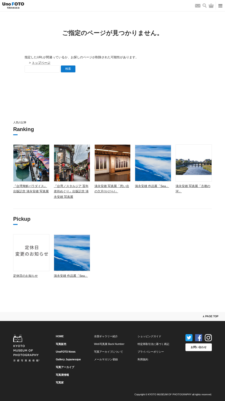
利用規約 (143, 359)
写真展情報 (62, 374)
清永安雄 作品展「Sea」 (152, 186)
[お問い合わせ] (198, 5)
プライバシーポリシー (151, 351)
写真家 (60, 382)
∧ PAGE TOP (210, 316)
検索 (68, 68)
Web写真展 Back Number (109, 344)
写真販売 (61, 344)
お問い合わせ (199, 347)
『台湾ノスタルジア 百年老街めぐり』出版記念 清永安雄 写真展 (71, 191)
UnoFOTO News (66, 351)
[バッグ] (211, 6)
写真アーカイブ (65, 367)
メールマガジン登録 (106, 359)
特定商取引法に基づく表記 (153, 344)
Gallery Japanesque (68, 359)
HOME (60, 336)
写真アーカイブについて (108, 351)
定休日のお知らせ (25, 275)
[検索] (204, 5)
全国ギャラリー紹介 (106, 336)
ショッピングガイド (149, 336)
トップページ (41, 62)
